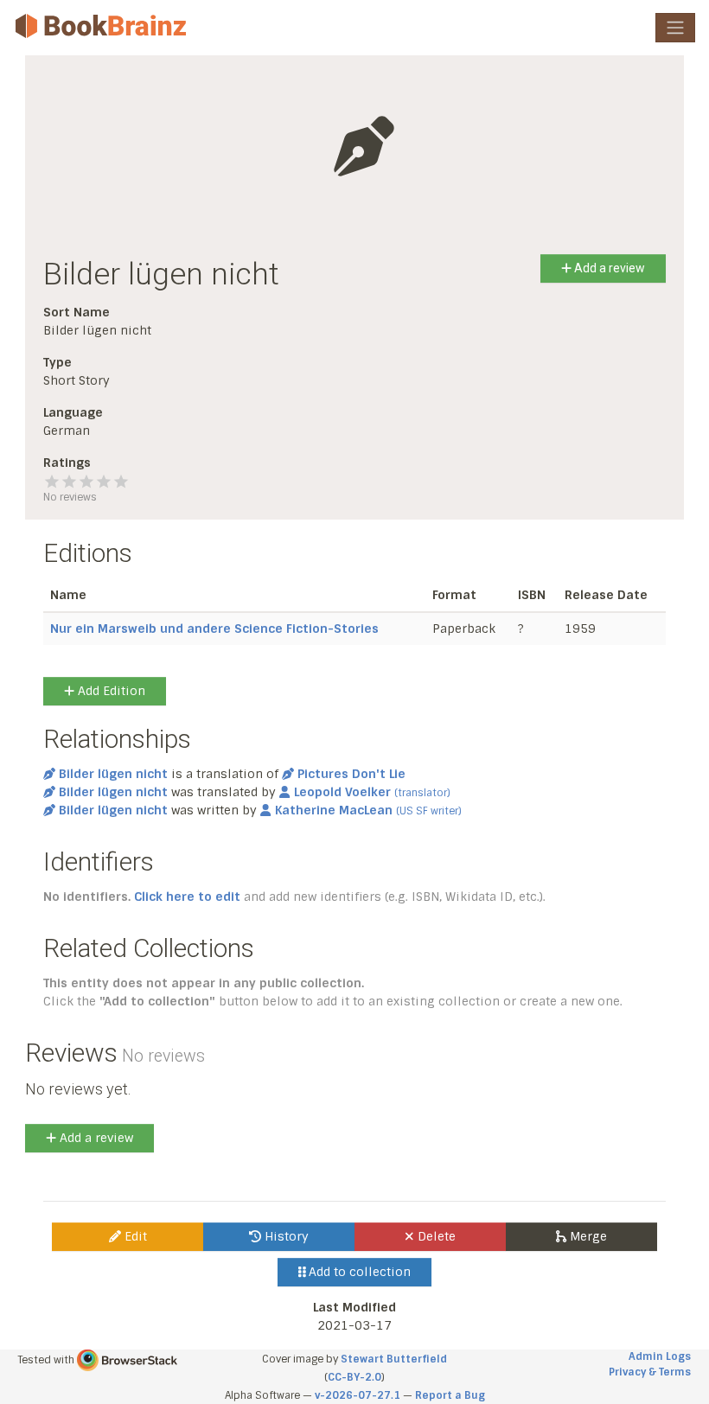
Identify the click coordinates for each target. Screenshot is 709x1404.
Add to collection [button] (358, 1272)
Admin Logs (660, 1356)
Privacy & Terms (650, 1372)
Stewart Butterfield (394, 1359)
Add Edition (109, 691)
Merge (586, 1236)
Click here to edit (187, 896)
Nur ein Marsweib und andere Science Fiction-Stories (214, 628)
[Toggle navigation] (675, 27)
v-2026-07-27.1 (357, 1395)
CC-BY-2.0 (354, 1377)
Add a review (608, 268)
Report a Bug (450, 1395)
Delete (435, 1236)
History (285, 1236)
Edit (134, 1236)
